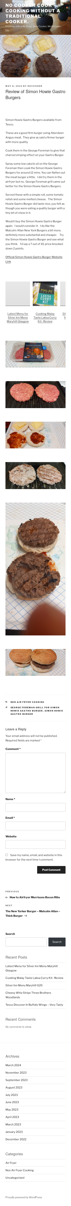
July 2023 (11, 1095)
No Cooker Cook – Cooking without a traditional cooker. (32, 13)
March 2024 (13, 1065)
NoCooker (34, 86)
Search (10, 934)
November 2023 (16, 1072)
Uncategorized (14, 1177)
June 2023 (12, 1102)
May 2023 (11, 1109)
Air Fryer (11, 1163)
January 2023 (14, 1132)
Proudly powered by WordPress (23, 1197)
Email (10, 817)
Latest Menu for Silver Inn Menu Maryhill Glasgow (18, 317)
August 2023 (13, 1087)
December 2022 (15, 1139)
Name (10, 799)
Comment (13, 749)
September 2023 (16, 1080)
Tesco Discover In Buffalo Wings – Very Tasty (34, 1004)
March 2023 (13, 1124)
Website (11, 836)
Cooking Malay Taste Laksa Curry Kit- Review (45, 317)
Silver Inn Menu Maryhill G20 (23, 985)
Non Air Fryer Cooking (27, 702)
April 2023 (12, 1117)
